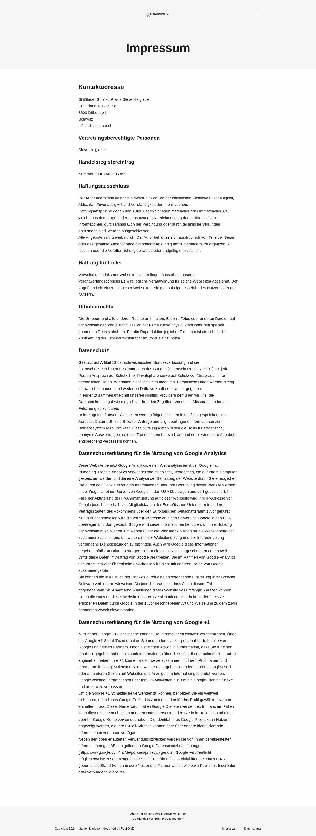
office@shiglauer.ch (95, 126)
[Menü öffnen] (258, 15)
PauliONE (127, 828)
